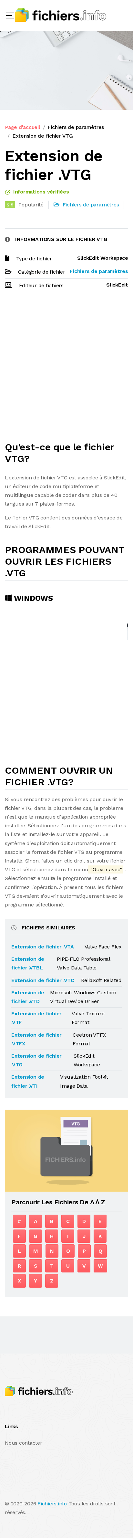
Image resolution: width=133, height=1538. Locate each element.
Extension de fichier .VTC (42, 980)
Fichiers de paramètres (75, 127)
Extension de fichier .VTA (42, 947)
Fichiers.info (52, 1504)
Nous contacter (23, 1443)
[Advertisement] (66, 368)
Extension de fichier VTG (42, 136)
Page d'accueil (22, 127)
